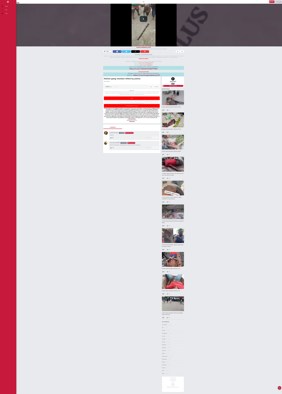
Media (165, 114)
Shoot (163, 330)
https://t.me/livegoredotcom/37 (146, 75)
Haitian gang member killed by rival (171, 268)
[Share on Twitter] (126, 51)
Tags (6, 13)
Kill (163, 327)
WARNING (173, 384)
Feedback (144, 117)
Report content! (173, 379)
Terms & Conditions (172, 380)
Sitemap (172, 385)
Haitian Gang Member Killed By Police (171, 129)
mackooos (114, 133)
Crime (163, 336)
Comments (113, 127)
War (163, 373)
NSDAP (173, 82)
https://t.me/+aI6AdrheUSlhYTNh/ (146, 62)
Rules (173, 381)
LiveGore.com (174, 387)
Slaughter (164, 333)
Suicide (164, 347)
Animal (164, 350)
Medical (164, 344)
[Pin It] (144, 51)
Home (6, 6)
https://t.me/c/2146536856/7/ (146, 65)
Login (272, 1)
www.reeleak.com (143, 47)
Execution (164, 356)
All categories (165, 321)
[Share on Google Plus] (135, 51)
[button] (143, 19)
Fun (163, 370)
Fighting (164, 359)
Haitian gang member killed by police (171, 107)
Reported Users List (132, 120)
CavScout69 (115, 143)
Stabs (163, 362)
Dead (163, 353)
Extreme (164, 364)
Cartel (163, 342)
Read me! (173, 383)
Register (279, 1)
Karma (164, 367)
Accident (164, 324)
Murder (164, 339)
